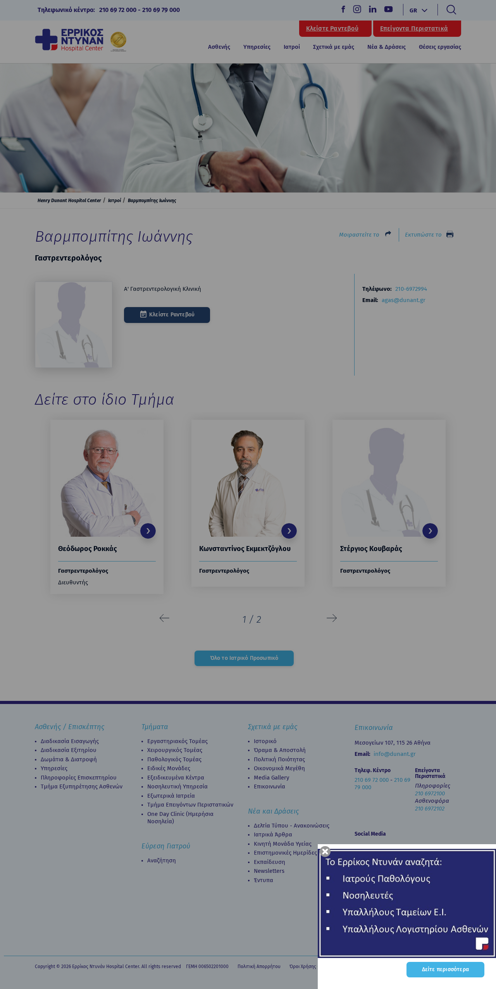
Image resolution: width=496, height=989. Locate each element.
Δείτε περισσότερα (445, 969)
